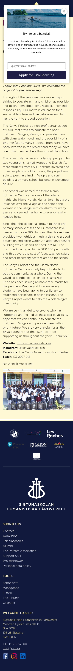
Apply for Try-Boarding (36, 74)
